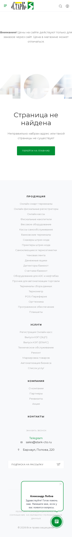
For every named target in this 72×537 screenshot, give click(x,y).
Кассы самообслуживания (36, 229)
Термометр (36, 291)
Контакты (36, 416)
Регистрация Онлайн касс (36, 332)
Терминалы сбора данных (36, 286)
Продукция (36, 196)
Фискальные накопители (36, 219)
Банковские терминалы (36, 234)
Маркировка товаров (36, 357)
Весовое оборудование (36, 224)
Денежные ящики (36, 260)
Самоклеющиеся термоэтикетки (36, 250)
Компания (36, 380)
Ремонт (36, 352)
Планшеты (36, 311)
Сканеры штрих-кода (36, 239)
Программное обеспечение (36, 306)
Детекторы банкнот (36, 265)
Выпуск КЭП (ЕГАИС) (36, 342)
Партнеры (36, 393)
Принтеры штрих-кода (36, 244)
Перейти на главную (36, 150)
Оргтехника (36, 301)
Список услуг (36, 368)
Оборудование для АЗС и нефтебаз (36, 275)
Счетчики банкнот (36, 270)
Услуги (36, 324)
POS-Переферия (36, 296)
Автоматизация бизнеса (36, 362)
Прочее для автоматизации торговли (36, 281)
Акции (36, 403)
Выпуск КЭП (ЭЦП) (36, 337)
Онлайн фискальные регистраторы (36, 208)
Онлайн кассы (36, 214)
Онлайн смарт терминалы (36, 203)
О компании (36, 388)
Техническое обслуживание (36, 347)
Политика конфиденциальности (36, 511)
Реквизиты (36, 398)
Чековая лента (36, 255)
